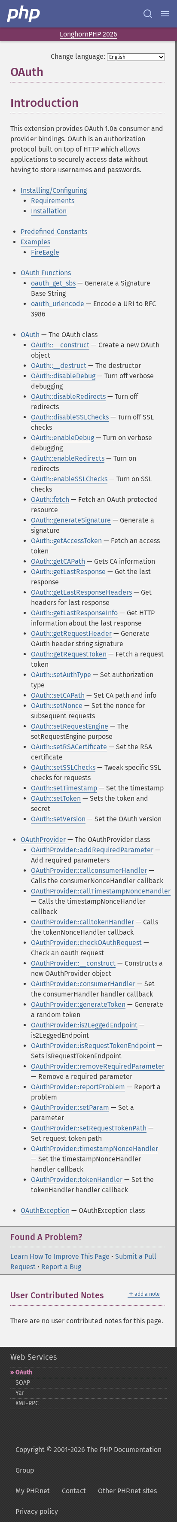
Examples (35, 242)
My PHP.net (32, 1491)
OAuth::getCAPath (58, 561)
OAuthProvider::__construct (73, 963)
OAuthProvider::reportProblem (78, 1087)
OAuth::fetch (50, 499)
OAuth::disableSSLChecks (70, 417)
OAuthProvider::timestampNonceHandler (94, 1149)
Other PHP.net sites (127, 1491)
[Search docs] (147, 13)
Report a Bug (61, 1267)
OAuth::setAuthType (61, 675)
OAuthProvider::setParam (70, 1107)
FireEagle (45, 252)
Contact (74, 1491)
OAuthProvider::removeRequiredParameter (98, 1066)
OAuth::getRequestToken (69, 654)
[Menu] (165, 13)
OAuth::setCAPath (58, 695)
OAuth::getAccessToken (66, 541)
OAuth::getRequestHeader (71, 633)
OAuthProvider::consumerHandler (83, 984)
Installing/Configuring (54, 190)
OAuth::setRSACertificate (69, 747)
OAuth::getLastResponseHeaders (81, 592)
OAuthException (45, 1210)
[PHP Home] (24, 13)
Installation (49, 211)
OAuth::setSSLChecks (63, 767)
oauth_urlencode (57, 304)
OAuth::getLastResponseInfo (74, 613)
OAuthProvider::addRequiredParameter (92, 850)
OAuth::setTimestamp (64, 788)
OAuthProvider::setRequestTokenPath (88, 1128)
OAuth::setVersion (58, 819)
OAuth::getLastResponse (68, 572)
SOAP (22, 1382)
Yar (19, 1393)
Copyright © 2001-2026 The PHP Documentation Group (88, 1460)
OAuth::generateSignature (71, 520)
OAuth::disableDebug (63, 376)
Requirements (52, 201)
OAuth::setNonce (56, 706)
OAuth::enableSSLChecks (69, 479)
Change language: (78, 56)
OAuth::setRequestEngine (69, 726)
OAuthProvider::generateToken (78, 1004)
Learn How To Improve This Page (60, 1256)
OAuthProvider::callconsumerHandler (89, 870)
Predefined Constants (54, 232)
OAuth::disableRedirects (68, 396)
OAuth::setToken (56, 798)
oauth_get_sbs (53, 283)
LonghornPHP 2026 (88, 34)
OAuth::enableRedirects (67, 458)
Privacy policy (36, 1511)
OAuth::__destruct (58, 366)
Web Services (33, 1357)
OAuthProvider (43, 839)
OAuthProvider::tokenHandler (76, 1180)
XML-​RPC (27, 1403)
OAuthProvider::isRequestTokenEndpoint (93, 1046)
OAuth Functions (46, 273)
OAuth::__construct (60, 345)
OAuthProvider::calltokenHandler (82, 922)
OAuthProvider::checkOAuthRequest (86, 943)
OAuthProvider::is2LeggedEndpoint (84, 1025)
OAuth (30, 335)
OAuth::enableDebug (62, 438)
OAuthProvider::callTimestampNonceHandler (101, 891)
